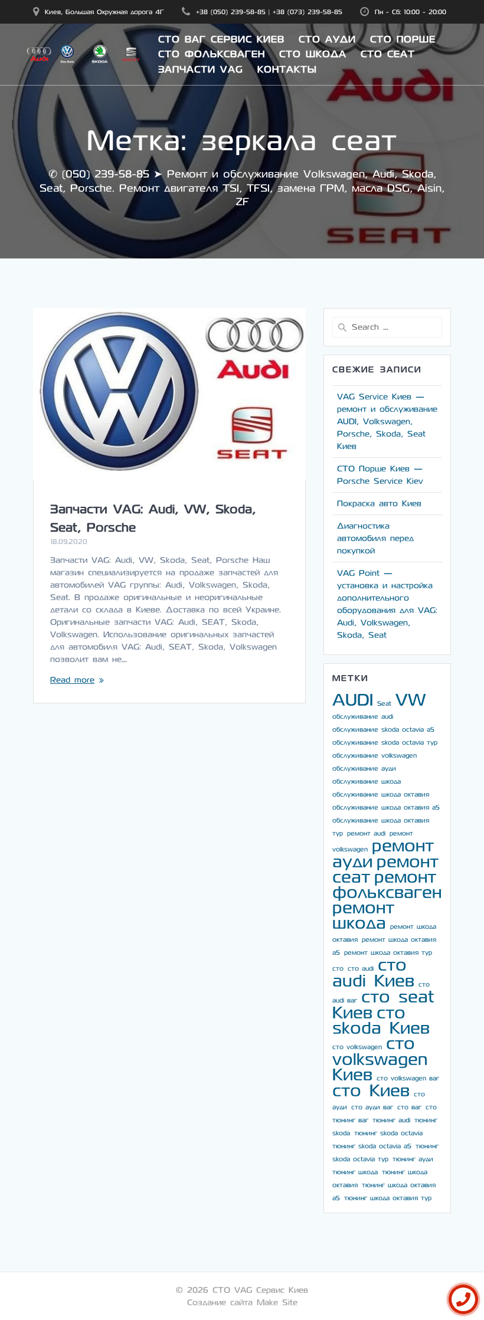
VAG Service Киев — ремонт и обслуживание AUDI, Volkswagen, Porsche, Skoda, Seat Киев (387, 421)
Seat (384, 703)
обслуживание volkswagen (374, 755)
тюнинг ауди (413, 1159)
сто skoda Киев (381, 1020)
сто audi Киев (373, 973)
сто (338, 968)
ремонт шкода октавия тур (388, 952)
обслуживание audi (362, 716)
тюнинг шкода (355, 1172)
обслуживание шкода (366, 781)
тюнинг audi (391, 1120)
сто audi (361, 968)
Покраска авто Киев (379, 503)
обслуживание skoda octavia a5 (383, 729)
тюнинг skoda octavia (388, 1133)
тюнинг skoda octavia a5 (371, 1146)
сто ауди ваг (372, 1107)
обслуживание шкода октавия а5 (386, 807)
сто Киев (371, 1091)
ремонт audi (366, 833)
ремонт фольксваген (387, 885)
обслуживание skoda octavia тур (384, 742)
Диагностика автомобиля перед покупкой (375, 538)
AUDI (352, 700)
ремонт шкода (363, 915)
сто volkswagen (357, 1047)
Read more (72, 680)
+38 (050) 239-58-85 (231, 11)
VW (410, 700)
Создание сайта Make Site (242, 1302)
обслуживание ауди (364, 768)
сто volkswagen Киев (379, 1059)
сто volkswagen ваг (408, 1078)
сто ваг (409, 1107)
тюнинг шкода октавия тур (387, 1198)
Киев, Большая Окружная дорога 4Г (104, 11)
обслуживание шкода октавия (380, 794)
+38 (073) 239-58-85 (307, 11)
